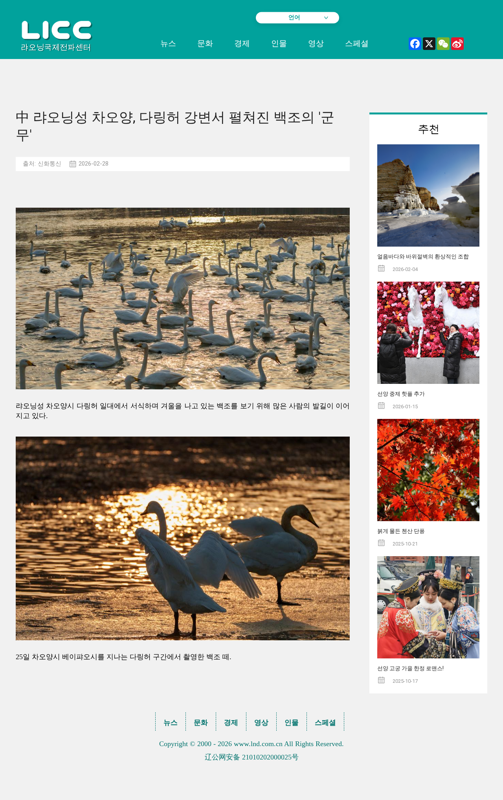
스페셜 (357, 43)
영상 (316, 43)
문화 (205, 43)
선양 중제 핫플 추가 (401, 394)
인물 (279, 43)
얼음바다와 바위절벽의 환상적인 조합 (423, 256)
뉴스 (168, 43)
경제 (242, 43)
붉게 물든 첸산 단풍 (401, 531)
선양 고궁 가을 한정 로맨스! (410, 668)
